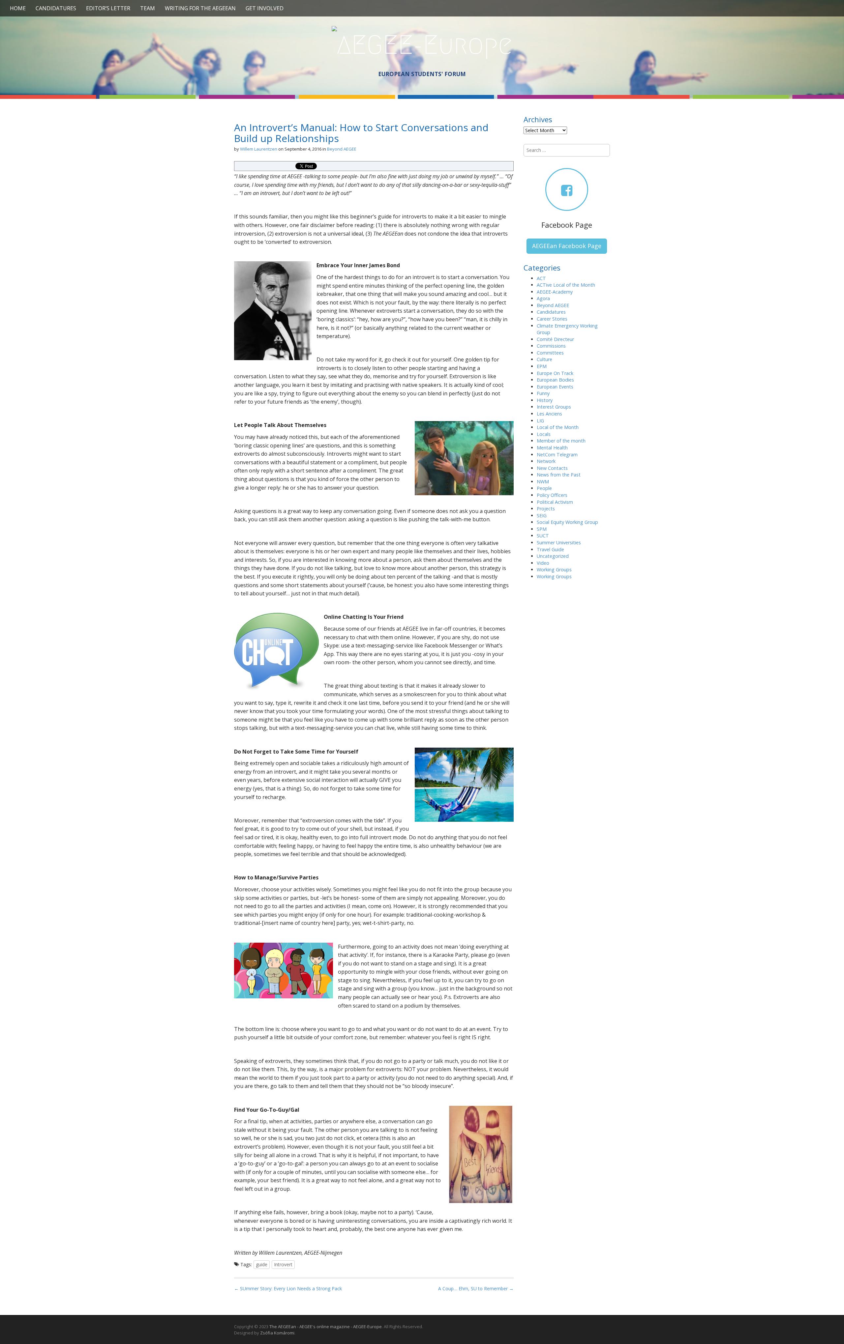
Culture (544, 359)
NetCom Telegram (557, 454)
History (545, 400)
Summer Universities (559, 542)
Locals (544, 434)
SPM (542, 529)
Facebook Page (566, 225)
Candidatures (56, 8)
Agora (543, 298)
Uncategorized (553, 556)
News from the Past (559, 475)
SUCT (543, 535)
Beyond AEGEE (341, 149)
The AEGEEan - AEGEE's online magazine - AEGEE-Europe (325, 1327)
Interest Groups (554, 407)
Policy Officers (552, 495)
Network (546, 461)
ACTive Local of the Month (566, 285)
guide (261, 1264)
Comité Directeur (555, 339)
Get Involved (265, 8)
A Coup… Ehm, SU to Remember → (476, 1288)
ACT (541, 278)
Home (18, 8)
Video (543, 563)
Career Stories (552, 319)
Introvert (283, 1264)
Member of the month (561, 441)
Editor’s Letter (108, 8)
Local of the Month (558, 427)
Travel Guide (550, 549)
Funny (543, 393)
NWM (543, 481)
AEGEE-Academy (555, 292)
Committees (550, 353)
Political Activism (555, 502)
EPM (542, 366)
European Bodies (555, 380)
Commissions (551, 346)
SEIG (542, 515)
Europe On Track (555, 373)
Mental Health (552, 447)
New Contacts (552, 468)
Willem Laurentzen (258, 149)
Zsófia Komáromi (277, 1333)
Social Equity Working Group (567, 522)
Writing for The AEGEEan (200, 8)
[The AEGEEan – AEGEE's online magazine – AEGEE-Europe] (422, 44)
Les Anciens (549, 414)
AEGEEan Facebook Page (566, 246)
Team (147, 8)
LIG (540, 420)
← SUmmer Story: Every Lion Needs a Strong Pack (288, 1288)
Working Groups (554, 569)
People (544, 488)
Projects (546, 508)
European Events (555, 387)
